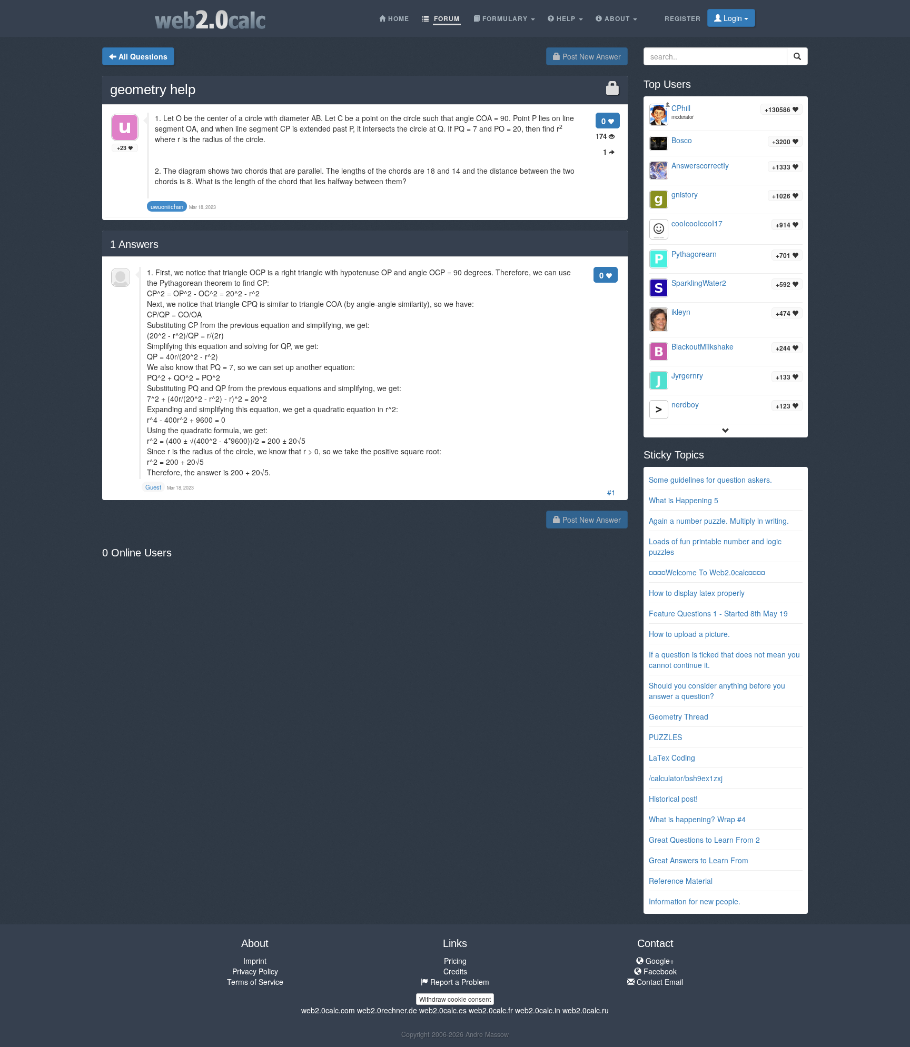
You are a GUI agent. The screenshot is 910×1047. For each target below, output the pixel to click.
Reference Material (681, 880)
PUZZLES (665, 737)
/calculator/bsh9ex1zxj (686, 778)
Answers (134, 244)
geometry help (152, 89)
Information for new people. (694, 901)
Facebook (659, 971)
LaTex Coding (672, 757)
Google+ (659, 960)
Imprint (254, 960)
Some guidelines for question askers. (710, 479)
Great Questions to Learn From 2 (704, 839)
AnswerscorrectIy (700, 165)
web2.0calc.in (537, 1010)
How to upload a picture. (689, 634)
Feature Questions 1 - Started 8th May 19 (718, 613)
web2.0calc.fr (491, 1010)
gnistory (684, 194)
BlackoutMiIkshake (702, 346)
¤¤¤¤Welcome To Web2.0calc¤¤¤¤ (707, 572)
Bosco (681, 140)
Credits (455, 971)
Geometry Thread (678, 716)
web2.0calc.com (328, 1010)
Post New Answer (590, 56)
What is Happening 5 (683, 500)
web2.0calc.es (443, 1010)
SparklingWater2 (698, 282)
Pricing (455, 960)
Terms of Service (255, 981)
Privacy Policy (255, 971)
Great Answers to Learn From (698, 860)
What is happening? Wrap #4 (697, 819)
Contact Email (659, 981)
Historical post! (673, 798)
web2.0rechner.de (387, 1010)
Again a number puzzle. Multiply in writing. (719, 520)
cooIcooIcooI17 (697, 223)
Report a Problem (458, 981)
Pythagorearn (694, 253)
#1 (611, 492)
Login (732, 18)
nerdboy (685, 404)
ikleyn (680, 311)
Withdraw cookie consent (455, 998)
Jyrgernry (687, 375)
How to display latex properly (697, 592)
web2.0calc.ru (585, 1010)
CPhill (680, 108)
